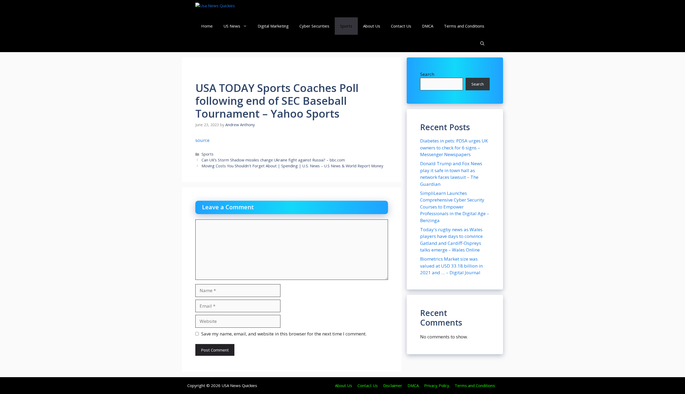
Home (207, 26)
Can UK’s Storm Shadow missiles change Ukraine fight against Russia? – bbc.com (273, 160)
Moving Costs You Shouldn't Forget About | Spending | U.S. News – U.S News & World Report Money (292, 165)
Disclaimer (392, 385)
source (202, 140)
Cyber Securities (314, 26)
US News (231, 26)
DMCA (427, 26)
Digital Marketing (273, 26)
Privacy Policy (436, 385)
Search (427, 74)
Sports (346, 26)
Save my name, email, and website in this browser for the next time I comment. (284, 334)
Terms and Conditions (464, 26)
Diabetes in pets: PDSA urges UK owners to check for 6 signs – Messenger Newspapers (454, 147)
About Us (371, 26)
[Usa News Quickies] (225, 8)
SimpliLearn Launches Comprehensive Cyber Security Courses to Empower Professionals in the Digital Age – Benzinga (454, 206)
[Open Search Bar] (482, 43)
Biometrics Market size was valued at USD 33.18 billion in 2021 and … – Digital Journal (451, 266)
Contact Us (401, 26)
